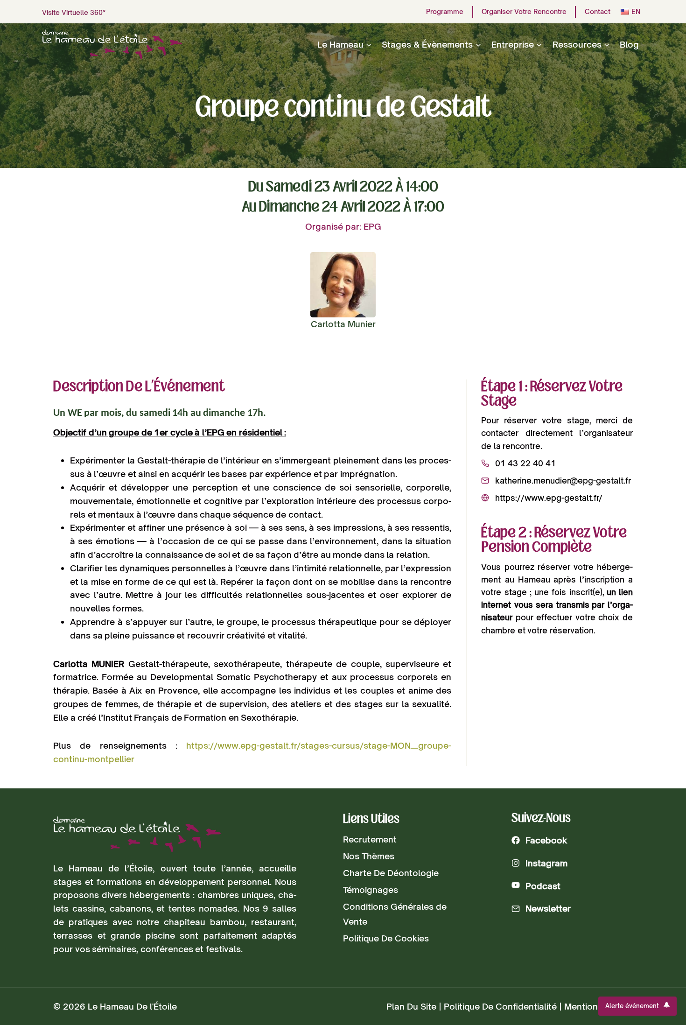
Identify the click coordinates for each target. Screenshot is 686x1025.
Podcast (542, 886)
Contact (597, 11)
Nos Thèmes (368, 856)
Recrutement (370, 839)
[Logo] (137, 834)
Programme (444, 11)
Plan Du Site (411, 1006)
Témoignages (370, 890)
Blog (629, 44)
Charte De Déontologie (391, 873)
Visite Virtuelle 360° (74, 12)
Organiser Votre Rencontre (524, 11)
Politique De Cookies (386, 938)
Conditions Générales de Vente (395, 914)
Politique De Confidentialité (500, 1006)
